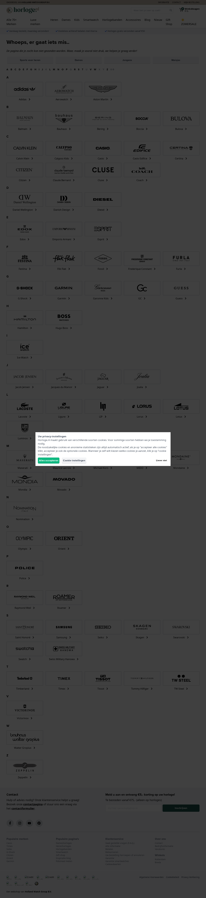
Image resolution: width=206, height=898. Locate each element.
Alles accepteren (48, 460)
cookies (102, 440)
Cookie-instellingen (74, 460)
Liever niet (161, 460)
